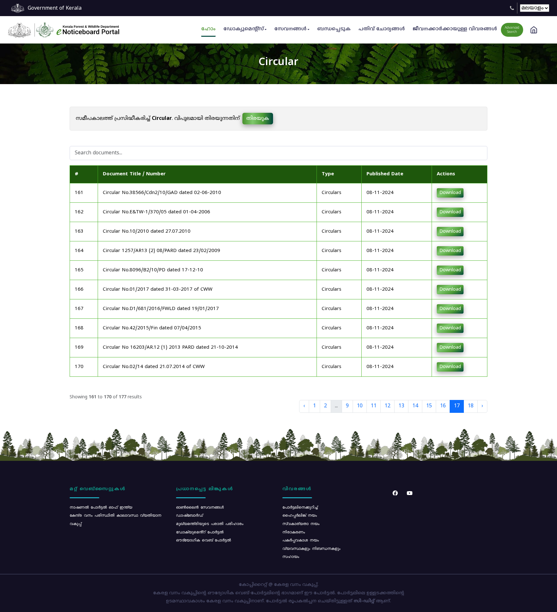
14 (415, 406)
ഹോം (208, 29)
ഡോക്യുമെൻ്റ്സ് (243, 29)
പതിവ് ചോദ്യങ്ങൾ (381, 29)
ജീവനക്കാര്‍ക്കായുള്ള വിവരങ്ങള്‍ (455, 29)
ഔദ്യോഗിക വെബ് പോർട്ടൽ (203, 540)
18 (471, 406)
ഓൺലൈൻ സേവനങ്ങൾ (200, 507)
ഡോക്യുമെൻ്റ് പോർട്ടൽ (199, 532)
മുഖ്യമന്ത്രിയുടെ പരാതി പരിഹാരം (209, 523)
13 (401, 406)
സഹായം (290, 556)
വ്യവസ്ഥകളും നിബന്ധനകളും (311, 548)
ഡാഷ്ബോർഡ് (189, 515)
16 (443, 406)
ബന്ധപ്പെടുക (334, 29)
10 (360, 406)
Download (450, 193)
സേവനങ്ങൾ (290, 29)
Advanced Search (512, 30)
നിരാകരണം (293, 532)
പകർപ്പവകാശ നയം (300, 540)
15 (429, 406)
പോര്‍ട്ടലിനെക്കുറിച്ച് (300, 507)
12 (387, 406)
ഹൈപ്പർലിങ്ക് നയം (299, 515)
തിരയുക (257, 118)
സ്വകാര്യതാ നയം (300, 523)
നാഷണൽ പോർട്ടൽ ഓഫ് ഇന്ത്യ (101, 507)
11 (373, 406)
